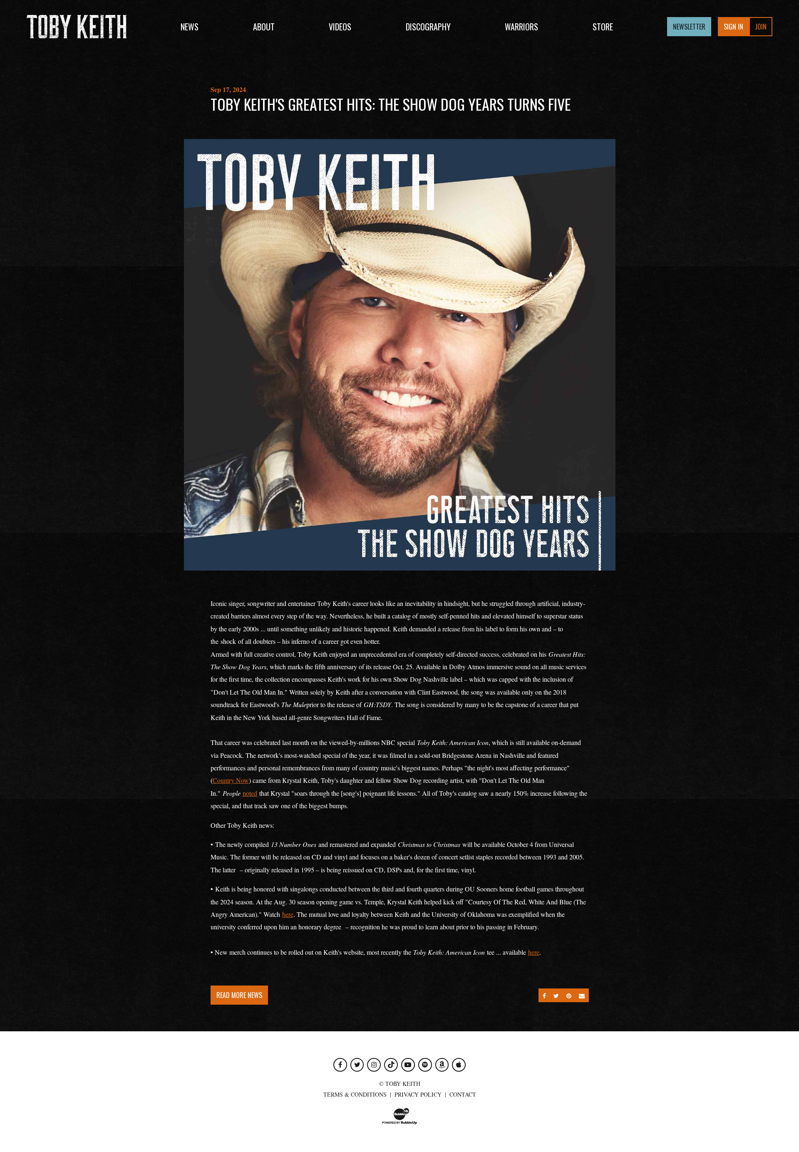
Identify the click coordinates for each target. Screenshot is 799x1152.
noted (250, 793)
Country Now (231, 780)
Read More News (239, 995)
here (287, 914)
